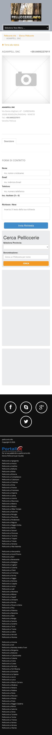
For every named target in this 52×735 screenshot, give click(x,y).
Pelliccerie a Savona (9, 621)
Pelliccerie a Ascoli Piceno (11, 554)
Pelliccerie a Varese (9, 722)
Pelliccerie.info (10, 35)
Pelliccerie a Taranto (9, 714)
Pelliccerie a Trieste (9, 541)
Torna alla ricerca (11, 44)
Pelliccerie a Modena (9, 685)
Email (4, 177)
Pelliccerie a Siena (8, 712)
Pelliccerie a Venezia (9, 544)
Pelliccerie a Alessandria (11, 551)
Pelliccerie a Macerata (10, 501)
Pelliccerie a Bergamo (10, 650)
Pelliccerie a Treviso (9, 720)
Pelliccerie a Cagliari (9, 565)
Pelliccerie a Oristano (10, 600)
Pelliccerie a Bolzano (9, 653)
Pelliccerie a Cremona (10, 573)
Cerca (26, 263)
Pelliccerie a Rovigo (9, 618)
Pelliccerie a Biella (8, 471)
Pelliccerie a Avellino (9, 466)
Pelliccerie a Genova (9, 581)
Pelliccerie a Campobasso (11, 477)
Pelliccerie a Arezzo (9, 463)
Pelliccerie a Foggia (9, 578)
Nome (4, 168)
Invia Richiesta (26, 225)
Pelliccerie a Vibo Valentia (11, 546)
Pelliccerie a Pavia (8, 693)
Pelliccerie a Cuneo (9, 663)
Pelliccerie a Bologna (9, 562)
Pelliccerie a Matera (9, 503)
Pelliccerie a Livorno (9, 498)
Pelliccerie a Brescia (9, 474)
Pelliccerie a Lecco (9, 677)
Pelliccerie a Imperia (9, 493)
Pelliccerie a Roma (9, 528)
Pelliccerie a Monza (9, 506)
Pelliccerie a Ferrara (9, 666)
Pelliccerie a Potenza (9, 610)
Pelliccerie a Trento (9, 629)
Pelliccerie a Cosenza (10, 482)
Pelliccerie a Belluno (9, 469)
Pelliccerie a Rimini (9, 706)
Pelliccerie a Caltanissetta (11, 655)
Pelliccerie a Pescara (9, 696)
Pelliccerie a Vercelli (9, 634)
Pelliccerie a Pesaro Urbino (12, 605)
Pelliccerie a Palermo (10, 512)
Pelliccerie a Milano (9, 594)
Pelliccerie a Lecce (9, 586)
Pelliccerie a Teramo (9, 536)
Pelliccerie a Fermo (9, 575)
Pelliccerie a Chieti (9, 570)
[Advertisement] (23, 288)
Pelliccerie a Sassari (9, 530)
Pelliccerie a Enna (8, 485)
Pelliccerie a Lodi (8, 589)
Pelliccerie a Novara (9, 688)
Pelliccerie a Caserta (9, 567)
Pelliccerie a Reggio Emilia (11, 525)
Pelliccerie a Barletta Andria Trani (14, 647)
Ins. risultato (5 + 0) (11, 195)
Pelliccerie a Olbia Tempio (11, 509)
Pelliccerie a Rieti (8, 616)
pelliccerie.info (7, 439)
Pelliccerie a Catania (9, 658)
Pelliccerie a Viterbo (9, 728)
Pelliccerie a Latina (9, 495)
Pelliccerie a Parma (9, 602)
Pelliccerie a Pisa (8, 608)
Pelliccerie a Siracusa (10, 533)
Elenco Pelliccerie (26, 35)
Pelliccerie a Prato (8, 701)
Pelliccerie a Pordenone (10, 520)
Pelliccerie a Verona (9, 725)
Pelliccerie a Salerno (9, 709)
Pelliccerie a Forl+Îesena (11, 669)
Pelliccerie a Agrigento (10, 461)
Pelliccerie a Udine (9, 632)
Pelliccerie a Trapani (9, 538)
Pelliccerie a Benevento (10, 559)
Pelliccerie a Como (9, 661)
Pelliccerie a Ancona (9, 642)
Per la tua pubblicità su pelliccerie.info (16, 453)
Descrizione (9, 141)
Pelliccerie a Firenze (9, 487)
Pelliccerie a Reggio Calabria (12, 704)
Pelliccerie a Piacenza (10, 517)
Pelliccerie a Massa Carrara (12, 682)
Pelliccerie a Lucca (9, 679)
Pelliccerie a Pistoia (9, 698)
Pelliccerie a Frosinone (10, 490)
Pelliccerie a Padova (9, 690)
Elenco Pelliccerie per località (13, 456)
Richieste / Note (9, 204)
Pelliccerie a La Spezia (10, 674)
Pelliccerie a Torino (9, 717)
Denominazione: (10, 252)
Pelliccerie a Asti (8, 645)
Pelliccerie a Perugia (9, 514)
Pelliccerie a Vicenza (9, 637)
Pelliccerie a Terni (8, 626)
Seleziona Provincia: (12, 242)
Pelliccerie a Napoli (9, 597)
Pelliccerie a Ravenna (10, 613)
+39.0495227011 (40, 51)
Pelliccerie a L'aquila (9, 583)
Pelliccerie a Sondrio (9, 624)
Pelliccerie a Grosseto (10, 671)
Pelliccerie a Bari (8, 557)
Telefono (6, 186)
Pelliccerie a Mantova (10, 591)
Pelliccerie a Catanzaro (10, 479)
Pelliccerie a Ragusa (9, 522)
